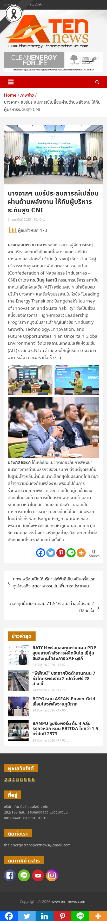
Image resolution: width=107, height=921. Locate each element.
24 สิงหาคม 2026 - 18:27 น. (50, 665)
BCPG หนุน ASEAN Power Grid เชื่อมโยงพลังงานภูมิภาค (63, 702)
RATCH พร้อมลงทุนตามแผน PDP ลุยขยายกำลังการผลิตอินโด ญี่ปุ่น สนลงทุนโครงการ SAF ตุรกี (64, 653)
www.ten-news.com (68, 901)
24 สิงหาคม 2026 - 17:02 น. (50, 740)
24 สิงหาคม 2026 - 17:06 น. (50, 710)
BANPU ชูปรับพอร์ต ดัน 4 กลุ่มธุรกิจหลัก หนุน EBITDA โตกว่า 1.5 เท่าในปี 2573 (65, 729)
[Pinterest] (60, 552)
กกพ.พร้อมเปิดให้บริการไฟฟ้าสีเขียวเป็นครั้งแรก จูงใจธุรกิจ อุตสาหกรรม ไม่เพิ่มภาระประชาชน (54, 582)
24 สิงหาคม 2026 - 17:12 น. (50, 690)
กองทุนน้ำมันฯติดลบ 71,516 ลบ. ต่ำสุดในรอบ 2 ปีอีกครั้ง (52, 607)
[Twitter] (50, 552)
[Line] (71, 552)
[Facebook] (40, 552)
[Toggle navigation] (10, 82)
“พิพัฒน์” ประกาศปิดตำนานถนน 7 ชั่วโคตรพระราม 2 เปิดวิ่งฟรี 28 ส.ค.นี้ (63, 678)
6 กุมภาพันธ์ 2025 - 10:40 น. (26, 220)
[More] (81, 552)
